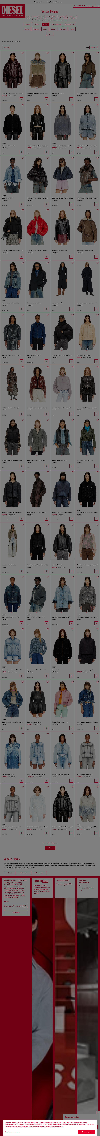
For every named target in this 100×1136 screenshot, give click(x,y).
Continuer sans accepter (12, 1132)
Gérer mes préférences (12, 1126)
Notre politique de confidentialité (35, 1126)
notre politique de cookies (55, 1126)
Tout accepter (86, 1132)
